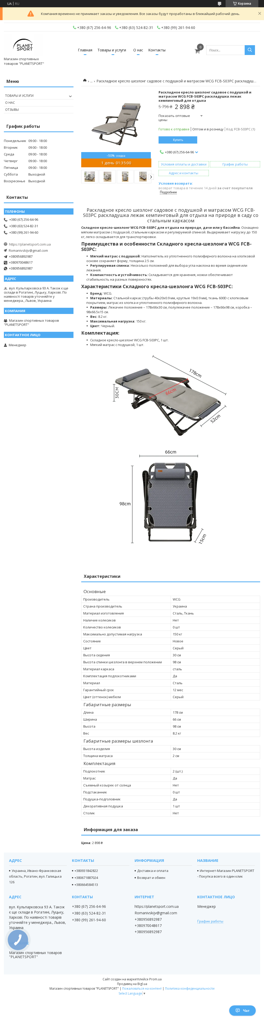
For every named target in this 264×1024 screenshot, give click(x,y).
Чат (246, 1011)
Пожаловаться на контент (142, 988)
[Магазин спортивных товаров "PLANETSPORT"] (23, 45)
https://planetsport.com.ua (30, 244)
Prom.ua (155, 979)
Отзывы (12, 109)
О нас (138, 50)
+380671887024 (86, 877)
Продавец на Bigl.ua (132, 984)
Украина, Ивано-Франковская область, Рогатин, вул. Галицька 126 (35, 876)
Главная (85, 50)
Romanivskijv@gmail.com (28, 250)
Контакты (157, 50)
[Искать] (250, 50)
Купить (178, 140)
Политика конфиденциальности (189, 988)
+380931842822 (86, 870)
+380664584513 (86, 884)
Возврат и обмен (151, 877)
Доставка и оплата (152, 870)
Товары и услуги (111, 50)
